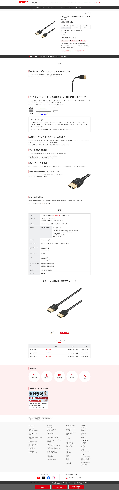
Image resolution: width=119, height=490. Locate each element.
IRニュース (83, 443)
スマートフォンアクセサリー (33, 444)
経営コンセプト (83, 430)
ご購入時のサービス (69, 442)
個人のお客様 (84, 465)
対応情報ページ (56, 215)
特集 (67, 434)
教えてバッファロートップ (70, 427)
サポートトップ (69, 451)
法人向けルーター (50, 432)
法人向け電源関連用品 (51, 451)
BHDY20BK (48, 349)
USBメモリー (31, 436)
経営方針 (82, 447)
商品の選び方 (68, 429)
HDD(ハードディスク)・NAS (33, 430)
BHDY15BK (48, 353)
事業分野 (82, 432)
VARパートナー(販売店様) (85, 459)
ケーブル (30, 440)
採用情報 (82, 437)
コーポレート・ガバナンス (85, 451)
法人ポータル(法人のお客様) (85, 458)
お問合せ (67, 458)
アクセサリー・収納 (32, 448)
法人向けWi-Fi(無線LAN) (51, 429)
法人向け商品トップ (50, 427)
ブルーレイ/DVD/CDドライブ (33, 433)
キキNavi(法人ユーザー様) (85, 460)
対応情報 (67, 455)
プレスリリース (83, 436)
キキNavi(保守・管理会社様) (85, 462)
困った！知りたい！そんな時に (71, 432)
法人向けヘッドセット (51, 447)
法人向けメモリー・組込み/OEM (52, 437)
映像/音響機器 (31, 438)
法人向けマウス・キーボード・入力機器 (53, 445)
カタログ (67, 459)
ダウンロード (68, 454)
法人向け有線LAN (50, 430)
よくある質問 (68, 452)
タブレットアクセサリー (33, 445)
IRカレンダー (83, 446)
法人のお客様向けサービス (70, 445)
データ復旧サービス (69, 446)
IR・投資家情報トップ (84, 442)
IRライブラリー (83, 445)
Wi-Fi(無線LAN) (31, 427)
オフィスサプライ (50, 455)
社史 (82, 434)
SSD (29, 432)
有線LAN (30, 429)
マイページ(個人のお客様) (85, 456)
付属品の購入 (68, 463)
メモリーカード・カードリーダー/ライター (35, 437)
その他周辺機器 (31, 451)
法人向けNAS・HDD (50, 433)
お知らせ (67, 460)
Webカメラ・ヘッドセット (33, 442)
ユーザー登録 (68, 462)
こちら (42, 203)
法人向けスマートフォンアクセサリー (53, 448)
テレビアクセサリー (32, 449)
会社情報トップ (83, 427)
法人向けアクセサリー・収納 (52, 452)
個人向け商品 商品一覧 (33, 452)
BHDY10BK (48, 356)
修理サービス (68, 456)
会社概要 (82, 429)
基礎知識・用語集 (69, 433)
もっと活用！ (68, 430)
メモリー (30, 434)
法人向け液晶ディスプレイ (51, 442)
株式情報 (82, 450)
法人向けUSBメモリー (51, 438)
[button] (64, 333)
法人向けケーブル (50, 444)
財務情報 (82, 449)
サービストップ (69, 440)
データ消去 (49, 458)
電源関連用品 (31, 447)
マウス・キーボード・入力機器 (33, 441)
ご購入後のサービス (69, 443)
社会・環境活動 (83, 433)
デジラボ (67, 436)
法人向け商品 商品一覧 (51, 459)
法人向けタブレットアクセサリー (53, 449)
